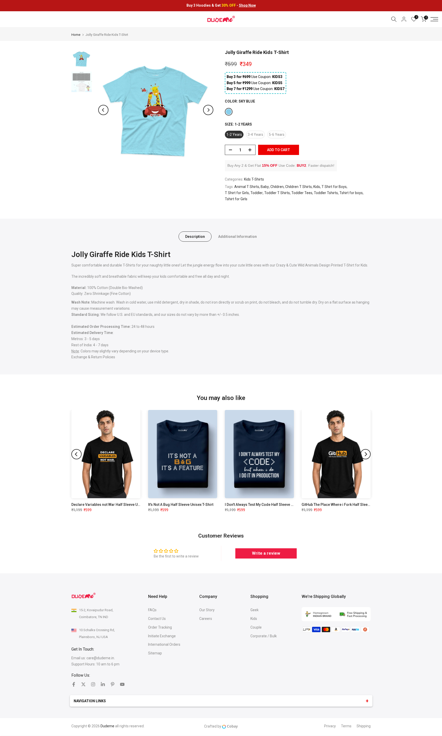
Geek (254, 610)
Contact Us (157, 619)
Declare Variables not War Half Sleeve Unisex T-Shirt (114, 505)
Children (277, 187)
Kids (316, 187)
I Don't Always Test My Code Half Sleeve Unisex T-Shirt (269, 505)
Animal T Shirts (246, 187)
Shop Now (247, 5)
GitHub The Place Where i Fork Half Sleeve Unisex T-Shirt (348, 505)
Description (195, 237)
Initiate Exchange (162, 636)
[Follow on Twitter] (83, 684)
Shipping (364, 726)
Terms (346, 726)
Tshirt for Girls (236, 199)
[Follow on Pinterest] (112, 684)
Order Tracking (160, 627)
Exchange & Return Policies (93, 357)
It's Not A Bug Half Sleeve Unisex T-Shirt (180, 505)
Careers (205, 619)
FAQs (152, 610)
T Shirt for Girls (237, 193)
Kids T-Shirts (254, 179)
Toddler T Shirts (277, 193)
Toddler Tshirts (326, 193)
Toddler (256, 193)
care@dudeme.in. (100, 658)
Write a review (266, 553)
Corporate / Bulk (263, 636)
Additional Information (237, 237)
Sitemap (155, 653)
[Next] (208, 110)
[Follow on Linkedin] (103, 684)
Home (75, 34)
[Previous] (103, 110)
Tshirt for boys (351, 193)
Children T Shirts (298, 187)
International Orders (164, 644)
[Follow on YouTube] (122, 684)
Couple (256, 627)
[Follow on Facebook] (73, 684)
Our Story (207, 610)
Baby (265, 187)
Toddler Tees (301, 193)
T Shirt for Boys (334, 187)
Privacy (330, 726)
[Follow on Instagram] (93, 684)
